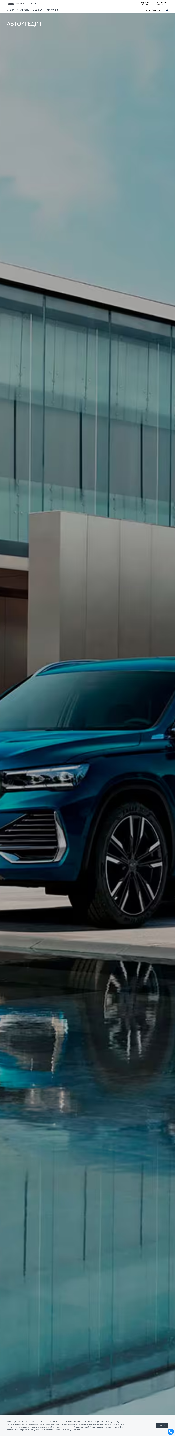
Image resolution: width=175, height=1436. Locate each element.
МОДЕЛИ (10, 10)
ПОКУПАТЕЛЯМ (23, 10)
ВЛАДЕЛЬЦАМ (37, 10)
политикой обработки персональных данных (59, 1421)
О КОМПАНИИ (52, 10)
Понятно (162, 1426)
